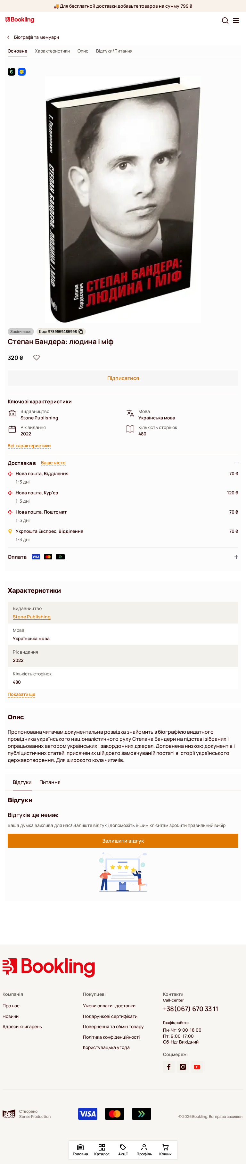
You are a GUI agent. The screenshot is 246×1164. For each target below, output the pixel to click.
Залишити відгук (123, 840)
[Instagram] (183, 1067)
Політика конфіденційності (111, 1037)
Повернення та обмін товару (113, 1026)
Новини (11, 1016)
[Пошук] (225, 20)
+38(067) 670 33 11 (190, 1008)
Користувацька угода (106, 1047)
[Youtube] (197, 1067)
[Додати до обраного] (36, 357)
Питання (50, 782)
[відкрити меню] (236, 20)
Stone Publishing (32, 617)
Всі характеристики (29, 446)
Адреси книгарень (22, 1026)
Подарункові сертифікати (110, 1016)
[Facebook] (169, 1067)
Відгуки (22, 782)
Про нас (11, 1005)
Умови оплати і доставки (109, 1005)
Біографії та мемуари (36, 37)
